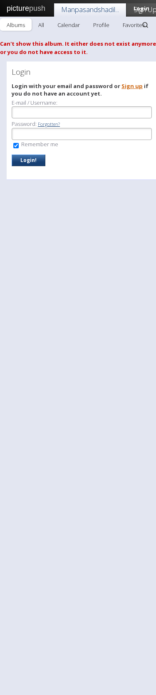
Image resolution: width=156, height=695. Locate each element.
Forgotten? (49, 124)
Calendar (68, 25)
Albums (16, 25)
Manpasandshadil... (90, 9)
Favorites (134, 25)
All (41, 25)
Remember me (39, 144)
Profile (101, 25)
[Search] (145, 25)
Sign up (132, 86)
